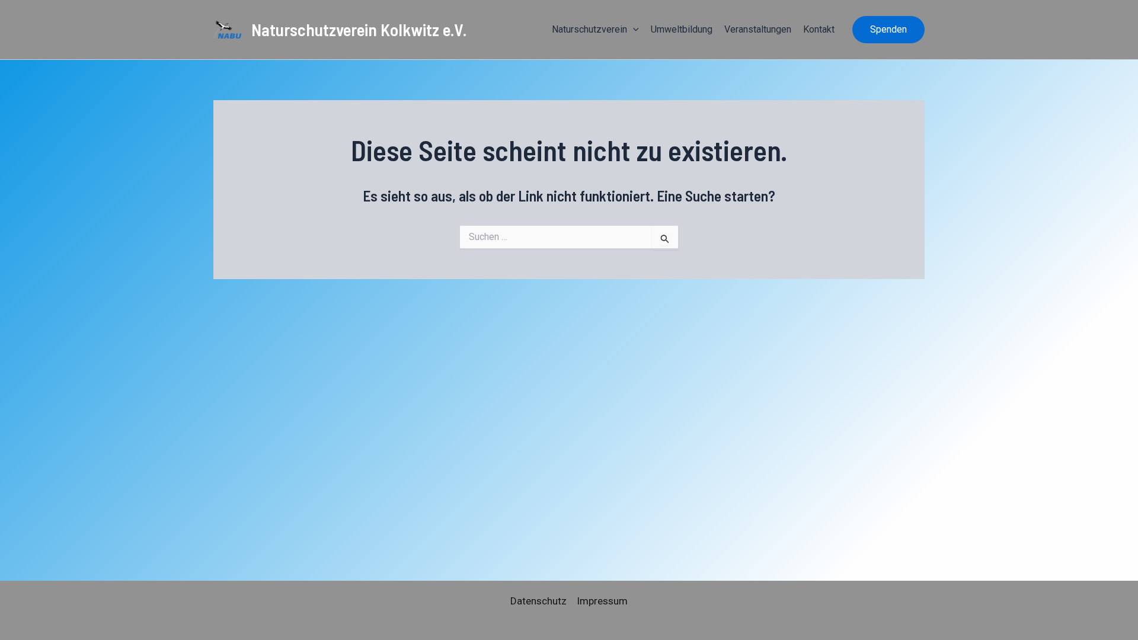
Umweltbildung (681, 29)
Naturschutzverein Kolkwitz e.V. (359, 29)
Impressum (602, 601)
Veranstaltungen (757, 29)
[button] (633, 29)
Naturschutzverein (589, 29)
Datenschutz (538, 601)
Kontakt (819, 29)
